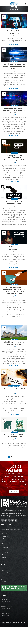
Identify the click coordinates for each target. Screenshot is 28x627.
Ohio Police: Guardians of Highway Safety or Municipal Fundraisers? (14, 110)
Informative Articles (14, 386)
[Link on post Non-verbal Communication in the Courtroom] (14, 237)
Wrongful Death (5, 611)
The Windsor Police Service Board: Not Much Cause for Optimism (14, 66)
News (2, 568)
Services (3, 579)
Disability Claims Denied (6, 613)
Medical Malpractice (5, 604)
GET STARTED (14, 491)
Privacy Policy (4, 572)
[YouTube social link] (12, 520)
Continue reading (14, 44)
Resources (14, 28)
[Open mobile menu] (25, 3)
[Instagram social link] (9, 520)
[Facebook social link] (2, 520)
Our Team (3, 581)
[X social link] (5, 520)
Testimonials (4, 577)
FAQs (2, 570)
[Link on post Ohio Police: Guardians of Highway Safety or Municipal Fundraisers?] (14, 98)
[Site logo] (14, 3)
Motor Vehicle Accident (6, 606)
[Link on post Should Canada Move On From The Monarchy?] (14, 332)
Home (12, 9)
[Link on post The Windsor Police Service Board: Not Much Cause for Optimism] (14, 54)
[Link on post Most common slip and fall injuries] (14, 377)
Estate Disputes (5, 615)
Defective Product (5, 601)
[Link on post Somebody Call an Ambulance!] (14, 21)
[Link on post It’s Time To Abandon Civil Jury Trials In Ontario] (14, 425)
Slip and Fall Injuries (5, 608)
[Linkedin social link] (16, 520)
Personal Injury (4, 599)
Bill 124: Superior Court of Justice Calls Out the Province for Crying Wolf (14, 158)
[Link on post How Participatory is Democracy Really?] (14, 192)
